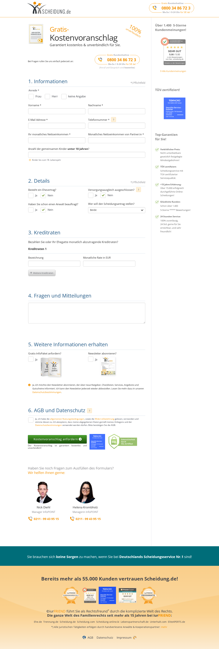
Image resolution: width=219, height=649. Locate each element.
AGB (90, 637)
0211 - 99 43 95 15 (46, 519)
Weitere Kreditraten (43, 273)
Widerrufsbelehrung (104, 418)
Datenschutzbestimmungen (46, 392)
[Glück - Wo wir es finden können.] (134, 637)
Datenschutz (105, 637)
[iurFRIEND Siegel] (173, 51)
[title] (50, 9)
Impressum (124, 637)
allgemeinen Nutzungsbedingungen (67, 418)
